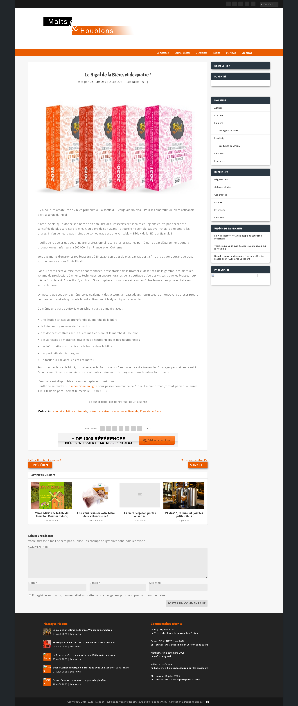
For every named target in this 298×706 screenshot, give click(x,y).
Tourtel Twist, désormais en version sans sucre (181, 644)
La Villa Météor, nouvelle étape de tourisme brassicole (238, 237)
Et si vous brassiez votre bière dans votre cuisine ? (96, 514)
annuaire (59, 411)
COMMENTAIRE (38, 547)
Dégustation (162, 52)
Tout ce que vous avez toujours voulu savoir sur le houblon (240, 247)
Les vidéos (225, 45)
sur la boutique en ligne (81, 386)
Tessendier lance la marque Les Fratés (176, 633)
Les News (247, 52)
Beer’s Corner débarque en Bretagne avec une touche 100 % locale (91, 667)
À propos (160, 45)
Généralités (201, 52)
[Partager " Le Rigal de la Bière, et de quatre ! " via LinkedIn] (127, 428)
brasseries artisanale (124, 411)
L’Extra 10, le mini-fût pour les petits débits (184, 514)
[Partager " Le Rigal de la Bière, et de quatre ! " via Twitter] (108, 428)
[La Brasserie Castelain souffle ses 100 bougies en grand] (47, 657)
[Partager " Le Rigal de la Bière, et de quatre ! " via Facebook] (102, 428)
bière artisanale (76, 411)
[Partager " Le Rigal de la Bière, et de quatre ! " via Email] (133, 428)
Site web (155, 583)
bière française (99, 411)
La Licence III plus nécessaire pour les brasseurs (181, 667)
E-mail (95, 583)
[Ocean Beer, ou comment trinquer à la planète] (47, 682)
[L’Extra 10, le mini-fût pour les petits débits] (183, 495)
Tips (206, 701)
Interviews (231, 52)
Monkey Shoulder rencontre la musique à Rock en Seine (84, 642)
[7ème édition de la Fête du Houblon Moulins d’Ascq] (51, 495)
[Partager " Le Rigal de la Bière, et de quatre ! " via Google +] (115, 428)
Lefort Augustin (163, 656)
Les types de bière (228, 130)
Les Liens (241, 45)
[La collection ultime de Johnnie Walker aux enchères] (47, 631)
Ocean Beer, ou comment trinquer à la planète (79, 680)
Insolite (216, 52)
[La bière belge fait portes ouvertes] (140, 495)
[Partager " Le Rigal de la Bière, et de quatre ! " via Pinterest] (121, 428)
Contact (218, 115)
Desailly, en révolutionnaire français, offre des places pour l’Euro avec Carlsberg (239, 257)
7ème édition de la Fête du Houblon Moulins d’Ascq (51, 514)
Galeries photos (182, 52)
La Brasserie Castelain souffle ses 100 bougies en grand (84, 655)
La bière (175, 45)
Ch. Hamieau (98, 82)
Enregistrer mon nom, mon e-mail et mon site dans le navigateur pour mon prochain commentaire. (98, 595)
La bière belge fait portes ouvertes (140, 514)
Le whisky (192, 45)
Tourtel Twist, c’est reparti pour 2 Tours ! (177, 679)
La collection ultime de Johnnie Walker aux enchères (82, 629)
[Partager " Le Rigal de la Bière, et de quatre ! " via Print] (139, 428)
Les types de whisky (229, 145)
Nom (32, 583)
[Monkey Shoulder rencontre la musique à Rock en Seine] (47, 644)
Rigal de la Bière (150, 411)
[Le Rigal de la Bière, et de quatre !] (117, 147)
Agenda (210, 45)
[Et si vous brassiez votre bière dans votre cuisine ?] (95, 495)
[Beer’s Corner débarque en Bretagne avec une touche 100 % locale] (47, 669)
